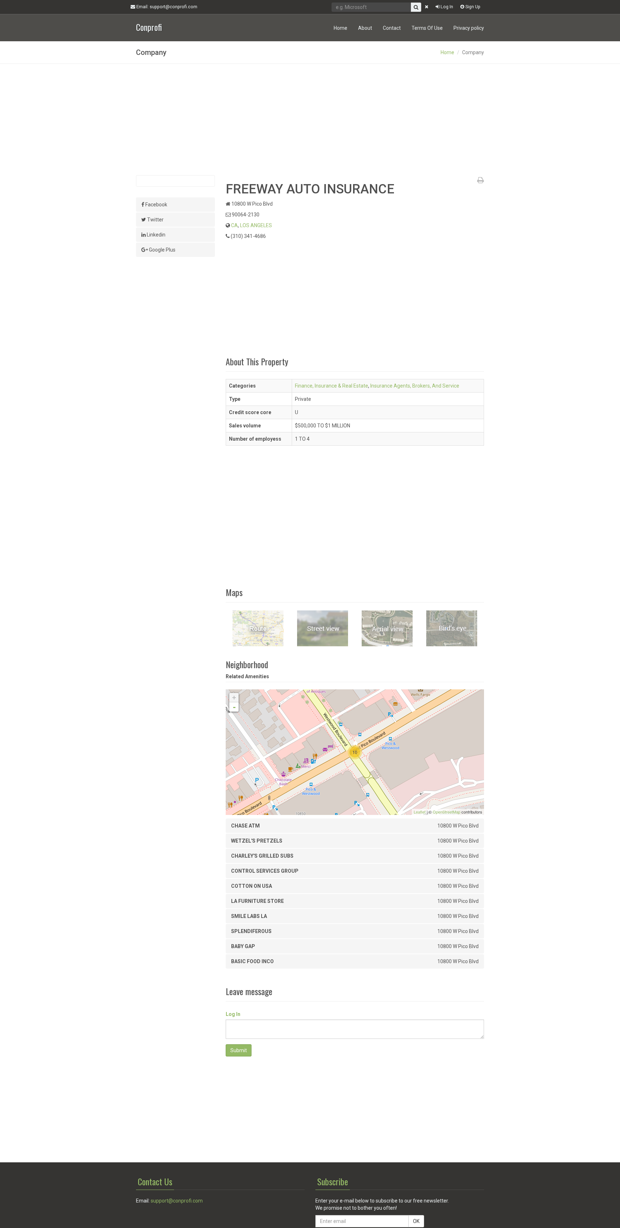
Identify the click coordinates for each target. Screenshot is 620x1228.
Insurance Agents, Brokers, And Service (414, 386)
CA (234, 225)
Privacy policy (469, 28)
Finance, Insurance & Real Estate (331, 386)
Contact (392, 28)
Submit (238, 1050)
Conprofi (149, 26)
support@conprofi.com (177, 1201)
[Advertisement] (310, 119)
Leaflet (420, 812)
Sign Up (472, 6)
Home (340, 28)
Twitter (155, 219)
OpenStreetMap (446, 812)
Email (166, 6)
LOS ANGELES (256, 225)
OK (416, 1221)
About (365, 28)
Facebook (155, 204)
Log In (446, 6)
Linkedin (155, 235)
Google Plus (161, 250)
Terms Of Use (427, 28)
